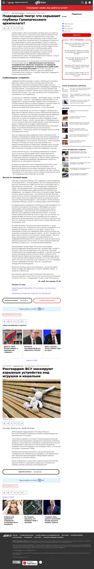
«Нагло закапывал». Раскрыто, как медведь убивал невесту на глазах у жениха (80, 95)
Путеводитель (28, 537)
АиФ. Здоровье (68, 28)
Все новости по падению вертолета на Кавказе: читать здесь (80, 163)
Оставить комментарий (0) (47, 300)
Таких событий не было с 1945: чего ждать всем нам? (80, 158)
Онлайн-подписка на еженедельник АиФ (47, 535)
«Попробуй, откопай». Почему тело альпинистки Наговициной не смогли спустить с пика (80, 101)
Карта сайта (37, 537)
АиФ (14, 419)
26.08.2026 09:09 (7, 366)
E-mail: (64, 16)
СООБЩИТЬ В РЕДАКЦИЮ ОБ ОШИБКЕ (53, 537)
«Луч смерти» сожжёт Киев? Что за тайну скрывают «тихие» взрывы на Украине (77, 74)
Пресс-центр (65, 535)
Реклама (15, 535)
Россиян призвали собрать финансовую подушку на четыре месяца (78, 130)
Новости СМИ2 (31, 360)
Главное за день (68, 24)
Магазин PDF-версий (77, 535)
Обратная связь (17, 537)
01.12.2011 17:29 (6, 13)
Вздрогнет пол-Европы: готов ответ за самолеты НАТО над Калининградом (77, 45)
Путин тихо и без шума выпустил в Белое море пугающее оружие (79, 135)
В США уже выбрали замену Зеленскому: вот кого (77, 141)
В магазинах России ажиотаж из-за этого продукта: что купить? (80, 169)
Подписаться (77, 35)
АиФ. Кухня (67, 31)
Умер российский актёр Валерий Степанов (78, 111)
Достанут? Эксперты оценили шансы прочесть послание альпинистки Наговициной (80, 89)
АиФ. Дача (67, 26)
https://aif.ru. (18, 554)
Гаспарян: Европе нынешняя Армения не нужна (77, 117)
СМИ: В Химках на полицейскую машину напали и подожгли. (79, 174)
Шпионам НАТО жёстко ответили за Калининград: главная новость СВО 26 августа (77, 67)
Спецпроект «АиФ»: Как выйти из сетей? (47, 8)
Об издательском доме (27, 535)
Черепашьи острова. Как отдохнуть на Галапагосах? (31, 293)
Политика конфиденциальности (20, 557)
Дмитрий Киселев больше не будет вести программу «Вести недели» (79, 123)
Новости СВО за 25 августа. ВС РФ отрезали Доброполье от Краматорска (76, 59)
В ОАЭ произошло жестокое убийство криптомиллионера (78, 152)
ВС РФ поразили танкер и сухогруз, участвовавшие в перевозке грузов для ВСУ (77, 52)
